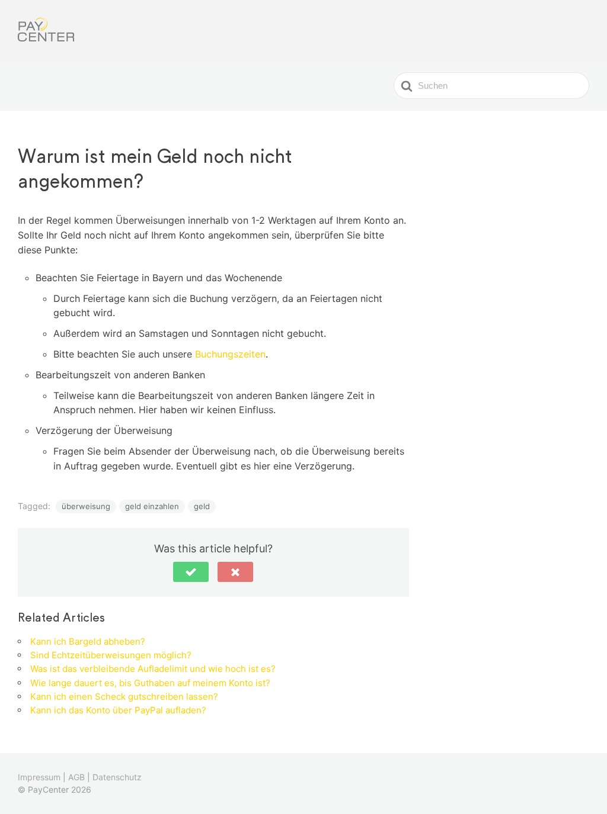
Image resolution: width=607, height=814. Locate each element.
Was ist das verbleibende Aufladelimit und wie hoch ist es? (153, 668)
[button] (191, 572)
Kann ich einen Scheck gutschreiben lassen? (124, 696)
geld (202, 506)
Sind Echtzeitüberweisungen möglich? (110, 655)
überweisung (86, 506)
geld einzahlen (152, 506)
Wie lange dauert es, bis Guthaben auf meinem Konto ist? (150, 682)
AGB (76, 777)
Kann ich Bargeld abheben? (87, 641)
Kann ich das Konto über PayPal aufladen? (118, 710)
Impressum (39, 777)
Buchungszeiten (230, 354)
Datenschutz (117, 777)
